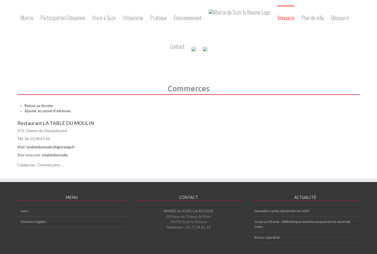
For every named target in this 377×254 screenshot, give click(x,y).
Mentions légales (33, 222)
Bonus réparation (267, 237)
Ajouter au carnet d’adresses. (48, 111)
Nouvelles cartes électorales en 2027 (282, 211)
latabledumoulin (55, 155)
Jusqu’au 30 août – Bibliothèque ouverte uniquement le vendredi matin (302, 224)
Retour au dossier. (39, 105)
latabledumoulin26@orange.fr (50, 147)
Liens (25, 211)
